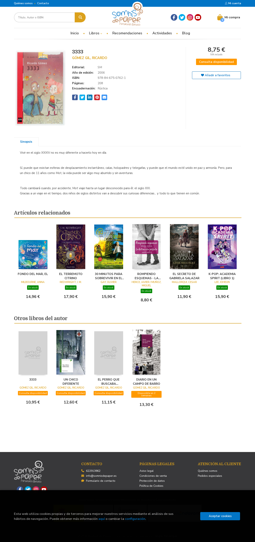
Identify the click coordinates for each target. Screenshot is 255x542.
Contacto (43, 3)
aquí (101, 518)
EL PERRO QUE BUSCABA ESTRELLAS (109, 382)
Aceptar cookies (220, 516)
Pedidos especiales (210, 476)
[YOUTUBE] (198, 17)
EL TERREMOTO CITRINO (70, 276)
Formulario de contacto (100, 481)
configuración (135, 518)
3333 (32, 380)
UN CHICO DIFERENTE (71, 382)
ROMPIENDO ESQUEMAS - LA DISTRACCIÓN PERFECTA (146, 276)
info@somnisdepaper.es (101, 476)
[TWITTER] (182, 17)
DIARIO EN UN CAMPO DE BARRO (146, 382)
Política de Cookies (151, 486)
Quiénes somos (23, 3)
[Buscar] (80, 17)
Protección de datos (152, 481)
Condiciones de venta (153, 476)
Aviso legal (146, 471)
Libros (94, 33)
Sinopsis (26, 142)
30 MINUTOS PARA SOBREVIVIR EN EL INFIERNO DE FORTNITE (108, 276)
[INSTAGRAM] (190, 17)
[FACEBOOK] (174, 17)
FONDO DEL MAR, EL (33, 274)
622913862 (93, 471)
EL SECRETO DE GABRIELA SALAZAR (184, 276)
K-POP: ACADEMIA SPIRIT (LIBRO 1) (222, 276)
